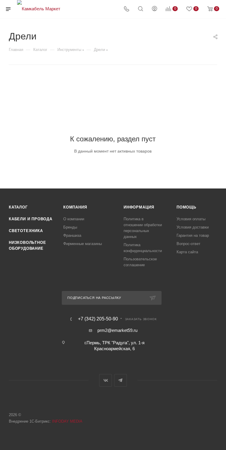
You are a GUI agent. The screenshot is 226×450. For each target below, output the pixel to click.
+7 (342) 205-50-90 (98, 319)
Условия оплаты (191, 219)
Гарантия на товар (193, 235)
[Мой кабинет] (154, 9)
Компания (75, 207)
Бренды (70, 227)
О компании (73, 219)
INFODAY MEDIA (67, 421)
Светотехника (26, 231)
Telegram (120, 380)
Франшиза (72, 235)
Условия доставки (193, 227)
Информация (139, 207)
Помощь (186, 207)
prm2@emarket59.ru (117, 330)
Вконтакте (105, 380)
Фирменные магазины (82, 243)
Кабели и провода (30, 219)
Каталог (18, 207)
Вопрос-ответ (188, 243)
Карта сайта (187, 252)
